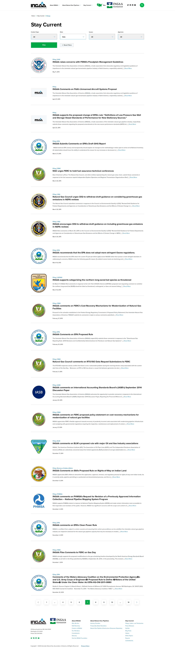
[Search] (142, 5)
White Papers (129, 636)
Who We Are (75, 623)
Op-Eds (127, 628)
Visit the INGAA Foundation (79, 638)
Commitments (76, 633)
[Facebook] (130, 5)
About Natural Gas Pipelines (70, 5)
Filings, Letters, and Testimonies (134, 623)
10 (112, 602)
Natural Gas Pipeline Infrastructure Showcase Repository (106, 628)
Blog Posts (128, 631)
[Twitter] (128, 5)
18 (128, 602)
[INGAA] (39, 5)
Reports (127, 638)
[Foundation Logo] (58, 621)
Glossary (74, 636)
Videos (127, 633)
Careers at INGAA (77, 628)
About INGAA (54, 5)
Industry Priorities (95, 623)
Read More (128, 68)
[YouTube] (135, 5)
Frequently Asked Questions (98, 626)
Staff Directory (76, 626)
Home (33, 16)
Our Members (76, 631)
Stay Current (87, 5)
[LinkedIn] (132, 5)
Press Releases (129, 626)
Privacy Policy (85, 646)
